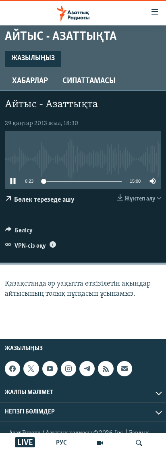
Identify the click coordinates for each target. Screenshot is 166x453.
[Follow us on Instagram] (68, 368)
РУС (61, 443)
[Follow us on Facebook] (12, 368)
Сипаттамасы (89, 81)
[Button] (19, 232)
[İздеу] (139, 443)
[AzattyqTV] (100, 443)
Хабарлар (30, 81)
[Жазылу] (124, 368)
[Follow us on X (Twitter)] (31, 368)
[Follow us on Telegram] (87, 368)
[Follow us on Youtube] (50, 368)
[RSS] (105, 368)
